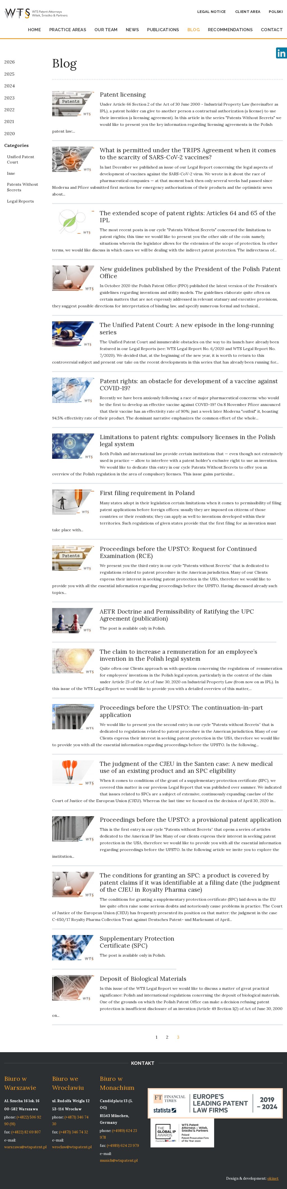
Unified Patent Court (20, 159)
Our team (105, 29)
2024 (9, 86)
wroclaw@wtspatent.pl (72, 1147)
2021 (9, 121)
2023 (9, 98)
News (132, 29)
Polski (276, 12)
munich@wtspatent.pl (119, 1160)
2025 (9, 74)
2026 (9, 62)
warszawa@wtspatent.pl (25, 1147)
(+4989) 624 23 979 (123, 1145)
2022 (9, 109)
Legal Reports (20, 201)
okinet (273, 1178)
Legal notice (211, 12)
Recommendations (230, 29)
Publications (163, 29)
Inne (11, 173)
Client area (247, 12)
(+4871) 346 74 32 (73, 1132)
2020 (9, 133)
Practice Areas (67, 29)
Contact (272, 29)
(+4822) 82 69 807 (26, 1132)
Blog (194, 29)
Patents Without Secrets (22, 187)
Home (34, 29)
